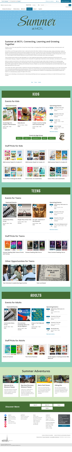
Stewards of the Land (59, 107)
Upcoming (55, 106)
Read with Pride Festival (50, 67)
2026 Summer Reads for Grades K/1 (12, 162)
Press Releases (11, 421)
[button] (50, 1)
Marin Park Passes (44, 385)
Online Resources (36, 420)
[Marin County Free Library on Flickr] (5, 420)
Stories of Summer (8, 357)
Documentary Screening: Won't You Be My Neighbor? (23, 324)
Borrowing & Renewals (37, 417)
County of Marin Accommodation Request (62, 435)
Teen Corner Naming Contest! (60, 224)
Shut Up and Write (58, 62)
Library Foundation (24, 417)
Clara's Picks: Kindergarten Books (12, 178)
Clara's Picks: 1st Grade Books (33, 178)
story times (48, 51)
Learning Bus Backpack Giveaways (16, 53)
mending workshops (9, 62)
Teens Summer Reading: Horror (56, 252)
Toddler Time (57, 120)
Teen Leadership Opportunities (35, 57)
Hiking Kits (58, 385)
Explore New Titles (49, 425)
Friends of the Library (25, 416)
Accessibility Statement (54, 437)
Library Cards (35, 416)
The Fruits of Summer (31, 357)
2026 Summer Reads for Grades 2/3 (34, 162)
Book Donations (24, 419)
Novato (19, 126)
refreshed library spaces (15, 71)
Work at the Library (12, 419)
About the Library (11, 416)
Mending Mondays (55, 328)
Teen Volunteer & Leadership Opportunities (15, 283)
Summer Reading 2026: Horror (33, 252)
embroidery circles (27, 62)
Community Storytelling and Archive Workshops (18, 69)
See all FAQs (35, 424)
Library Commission (12, 417)
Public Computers (36, 421)
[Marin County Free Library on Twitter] (5, 418)
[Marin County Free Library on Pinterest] (5, 426)
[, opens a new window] (7, 441)
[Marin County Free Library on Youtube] (5, 424)
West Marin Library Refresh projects (54, 70)
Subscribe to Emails (12, 423)
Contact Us (48, 416)
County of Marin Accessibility (47, 435)
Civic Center (19, 223)
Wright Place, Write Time (24, 219)
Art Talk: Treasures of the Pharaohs (39, 220)
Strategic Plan (38, 47)
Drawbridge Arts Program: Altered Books (9, 123)
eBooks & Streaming (37, 419)
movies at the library (56, 51)
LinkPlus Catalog (49, 427)
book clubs (7, 65)
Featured (11, 106)
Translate (18, 1)
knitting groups (17, 62)
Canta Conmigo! (57, 126)
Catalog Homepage (49, 423)
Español (40, 9)
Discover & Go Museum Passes (9, 386)
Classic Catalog (48, 426)
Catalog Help (35, 423)
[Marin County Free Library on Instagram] (5, 422)
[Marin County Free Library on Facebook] (5, 415)
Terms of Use (39, 437)
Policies (9, 420)
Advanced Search (68, 6)
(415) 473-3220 (62, 422)
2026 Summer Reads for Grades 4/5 (57, 162)
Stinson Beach (34, 328)
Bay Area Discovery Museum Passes (27, 386)
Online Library (16, 9)
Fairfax (4, 224)
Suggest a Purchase (49, 419)
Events (24, 9)
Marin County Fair (31, 53)
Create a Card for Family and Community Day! (39, 123)
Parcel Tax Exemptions (50, 420)
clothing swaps (60, 61)
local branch (43, 74)
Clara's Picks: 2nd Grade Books (56, 178)
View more (54, 131)
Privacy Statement (46, 437)
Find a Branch (48, 417)
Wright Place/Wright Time (46, 62)
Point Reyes (5, 127)
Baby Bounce (21, 123)
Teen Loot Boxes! (41, 283)
